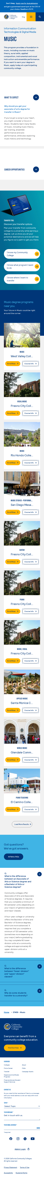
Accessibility (8, 1173)
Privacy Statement (10, 1167)
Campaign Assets (27, 1071)
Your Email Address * (10, 1125)
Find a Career (8, 1068)
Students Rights (21, 1173)
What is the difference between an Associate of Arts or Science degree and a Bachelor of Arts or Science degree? (18, 880)
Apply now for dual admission (27, 3)
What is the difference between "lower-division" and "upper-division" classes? (16, 971)
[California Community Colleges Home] (10, 16)
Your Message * (8, 1112)
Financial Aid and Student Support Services (12, 1081)
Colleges (7, 1065)
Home (6, 1012)
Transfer (6, 1071)
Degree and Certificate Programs (11, 1076)
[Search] (40, 16)
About (24, 1065)
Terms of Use (24, 1167)
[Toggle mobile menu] (31, 16)
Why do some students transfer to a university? (16, 993)
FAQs (24, 1068)
